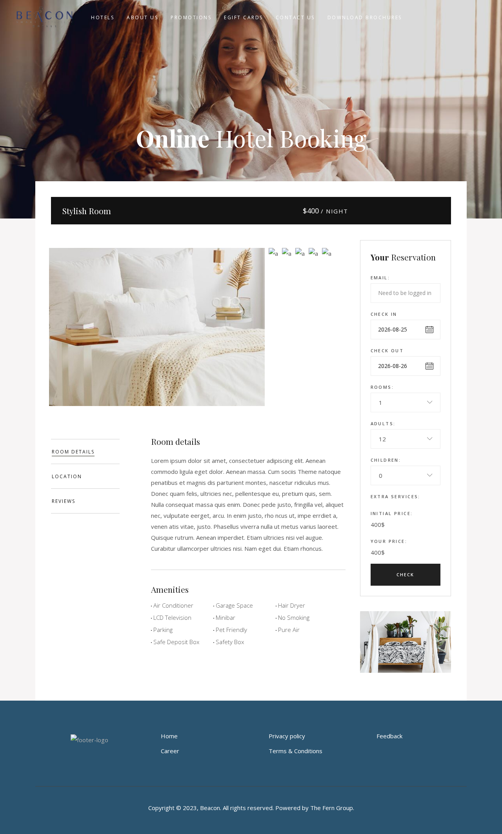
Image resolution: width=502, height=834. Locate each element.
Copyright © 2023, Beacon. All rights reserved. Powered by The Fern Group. (251, 808)
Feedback (389, 736)
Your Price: (389, 541)
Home (169, 736)
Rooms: (382, 387)
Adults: (383, 423)
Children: (386, 460)
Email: (380, 277)
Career (170, 751)
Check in (384, 314)
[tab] (85, 451)
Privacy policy (287, 736)
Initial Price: (392, 513)
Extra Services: (395, 496)
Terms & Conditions (295, 751)
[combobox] (406, 402)
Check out (387, 350)
